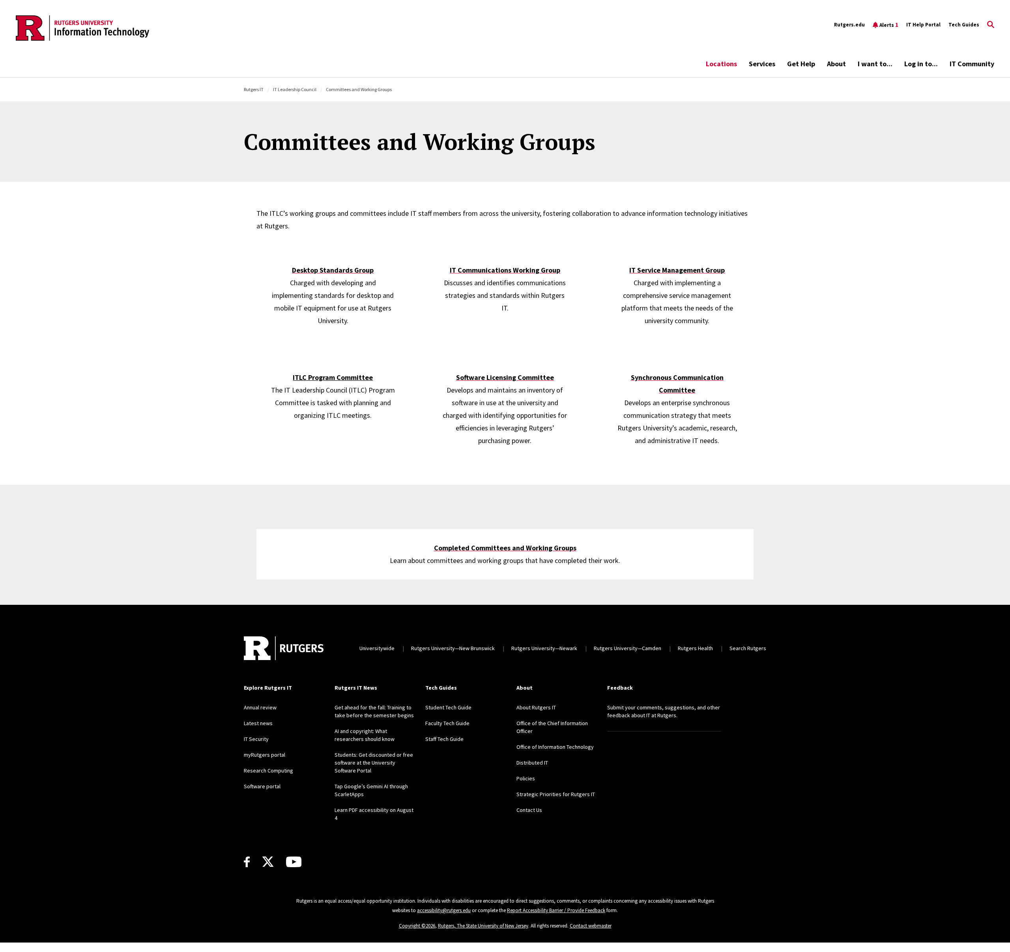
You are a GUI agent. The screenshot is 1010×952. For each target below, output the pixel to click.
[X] (268, 862)
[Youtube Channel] (293, 862)
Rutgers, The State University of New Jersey (483, 925)
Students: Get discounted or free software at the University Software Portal (374, 762)
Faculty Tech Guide (447, 723)
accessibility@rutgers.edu (444, 910)
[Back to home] (284, 648)
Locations (721, 63)
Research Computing (268, 770)
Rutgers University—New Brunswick (453, 648)
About (836, 63)
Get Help (801, 63)
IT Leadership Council (294, 89)
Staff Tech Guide (444, 739)
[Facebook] (247, 862)
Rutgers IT (254, 89)
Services (762, 63)
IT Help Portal (923, 24)
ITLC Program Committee (333, 377)
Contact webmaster (591, 925)
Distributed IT (532, 762)
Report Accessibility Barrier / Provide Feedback (556, 910)
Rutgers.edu (849, 24)
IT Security (256, 739)
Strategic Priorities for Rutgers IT (555, 794)
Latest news (258, 723)
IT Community (972, 63)
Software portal (262, 786)
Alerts (888, 24)
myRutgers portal (264, 754)
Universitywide (377, 648)
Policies (525, 778)
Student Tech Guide (448, 707)
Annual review (260, 707)
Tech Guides (963, 24)
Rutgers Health (695, 648)
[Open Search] (990, 25)
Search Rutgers (747, 648)
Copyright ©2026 (417, 925)
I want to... (875, 63)
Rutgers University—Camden (627, 648)
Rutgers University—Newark (544, 648)
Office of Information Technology (555, 746)
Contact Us (529, 810)
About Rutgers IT (536, 707)
